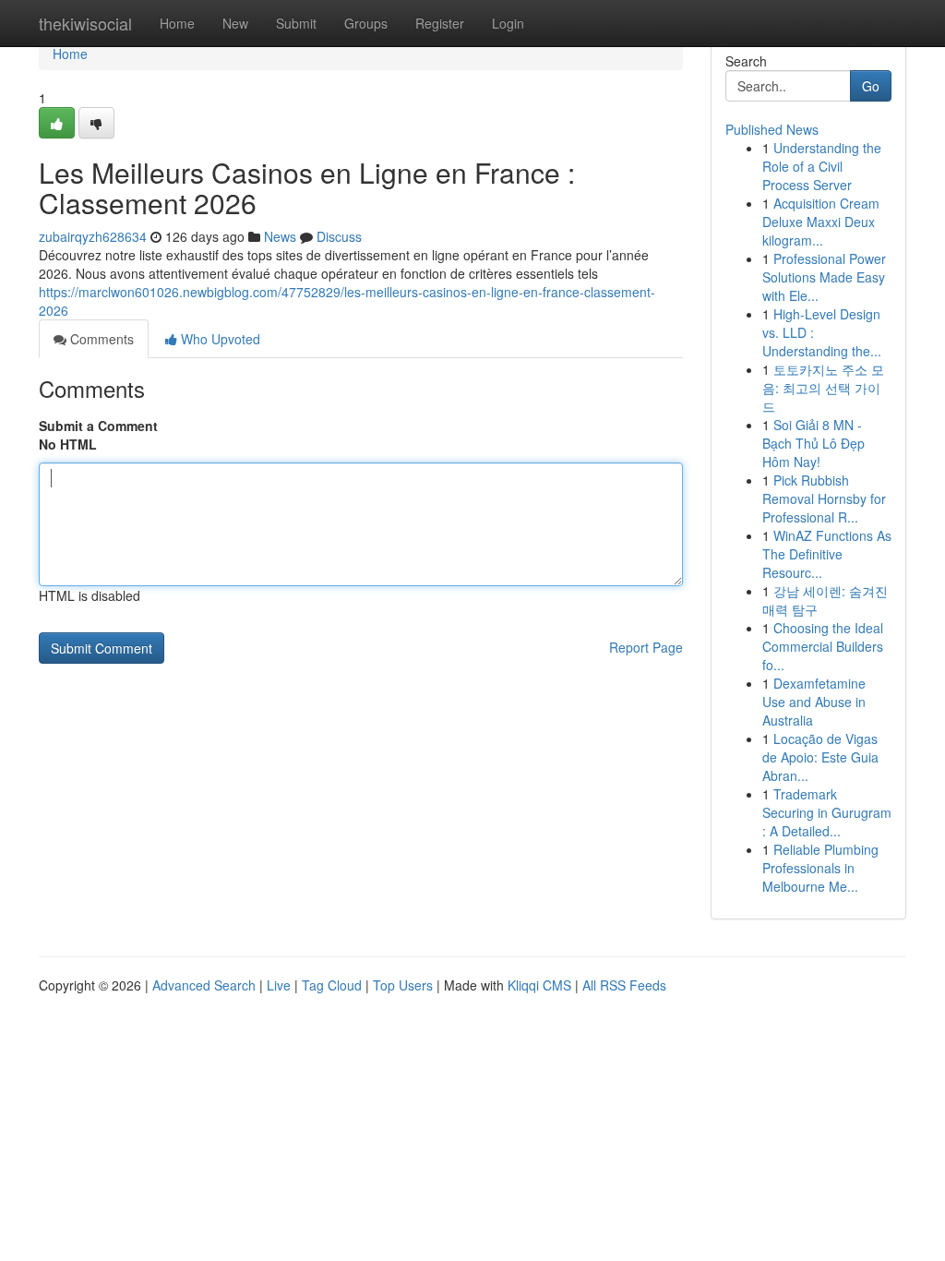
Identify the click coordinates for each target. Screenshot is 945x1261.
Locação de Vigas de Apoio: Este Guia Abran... (820, 757)
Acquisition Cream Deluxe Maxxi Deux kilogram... (820, 221)
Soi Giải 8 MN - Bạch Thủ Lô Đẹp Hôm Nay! (813, 443)
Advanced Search (204, 985)
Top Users (403, 985)
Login (508, 23)
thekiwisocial (85, 23)
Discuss (339, 236)
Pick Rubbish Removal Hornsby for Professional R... (824, 498)
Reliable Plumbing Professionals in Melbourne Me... (820, 867)
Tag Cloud (332, 985)
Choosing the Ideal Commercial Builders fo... (822, 646)
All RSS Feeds (624, 985)
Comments (100, 339)
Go (870, 86)
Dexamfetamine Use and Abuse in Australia (814, 701)
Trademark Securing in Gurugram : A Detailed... (826, 812)
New (235, 23)
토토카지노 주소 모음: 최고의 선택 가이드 (823, 387)
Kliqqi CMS (539, 985)
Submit (296, 23)
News (280, 236)
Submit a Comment (98, 425)
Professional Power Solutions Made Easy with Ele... (824, 277)
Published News (772, 129)
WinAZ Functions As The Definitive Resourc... (826, 554)
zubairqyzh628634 (93, 236)
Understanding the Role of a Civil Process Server (821, 166)
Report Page (646, 647)
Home (177, 23)
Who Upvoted (218, 339)
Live (279, 985)
